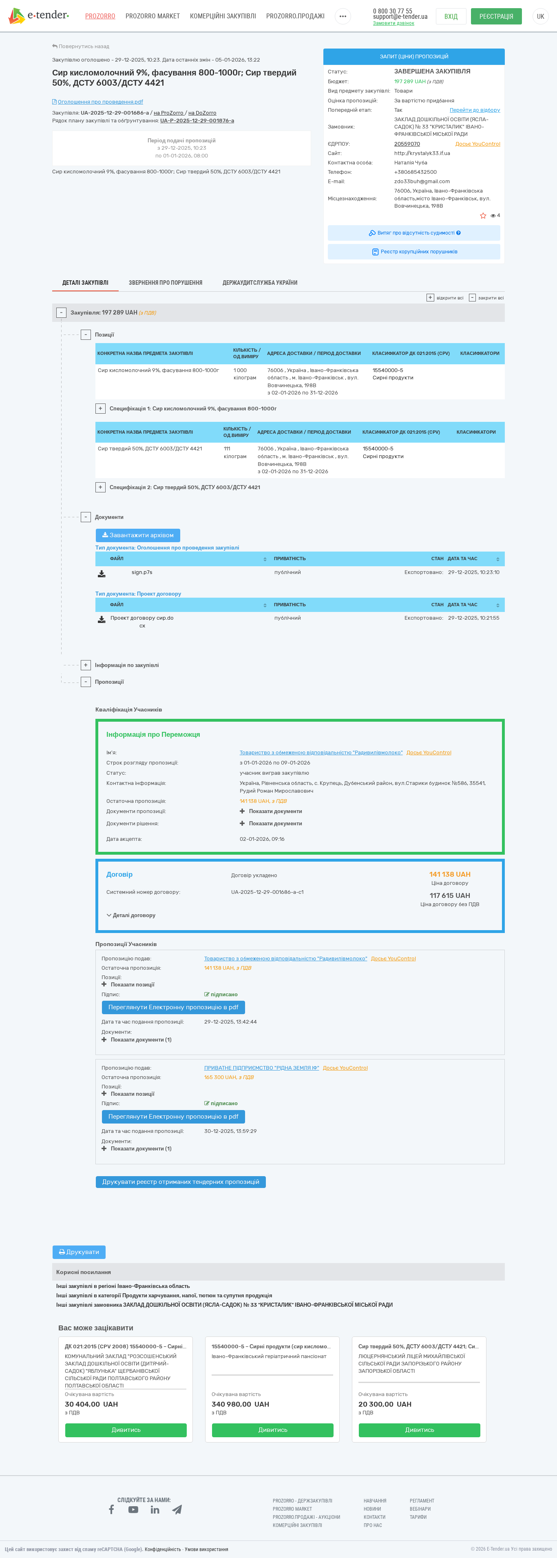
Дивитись (126, 1430)
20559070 (407, 144)
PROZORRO (100, 16)
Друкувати (82, 1252)
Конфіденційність (163, 1549)
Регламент (422, 1501)
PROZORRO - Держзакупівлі (302, 1501)
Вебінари (420, 1509)
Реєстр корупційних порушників (419, 252)
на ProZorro (169, 113)
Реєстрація (496, 16)
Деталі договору (133, 915)
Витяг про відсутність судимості (416, 233)
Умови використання (206, 1549)
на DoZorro (202, 113)
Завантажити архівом (141, 535)
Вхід (451, 16)
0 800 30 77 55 (392, 11)
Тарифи (418, 1517)
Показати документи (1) (141, 1040)
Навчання (375, 1501)
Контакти (374, 1517)
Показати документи (275, 811)
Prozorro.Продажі (295, 16)
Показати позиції (133, 985)
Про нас (373, 1525)
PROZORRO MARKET (153, 16)
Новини (372, 1509)
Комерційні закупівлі (223, 16)
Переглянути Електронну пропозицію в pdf (173, 1007)
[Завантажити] (102, 575)
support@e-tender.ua (400, 16)
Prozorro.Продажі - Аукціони (306, 1517)
